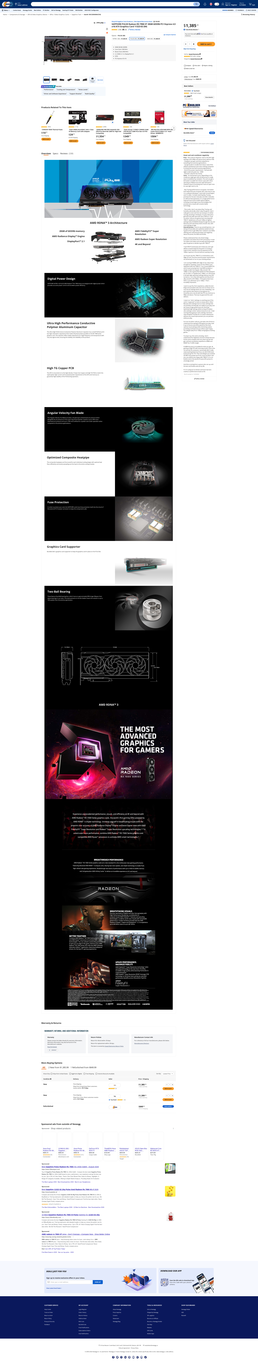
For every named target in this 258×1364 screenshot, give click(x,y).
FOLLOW (212, 133)
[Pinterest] (129, 1357)
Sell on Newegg (151, 1309)
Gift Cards (150, 1330)
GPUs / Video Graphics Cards (59, 14)
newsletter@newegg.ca (151, 1345)
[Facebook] (113, 1357)
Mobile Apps (150, 1333)
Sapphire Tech (76, 14)
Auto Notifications (84, 1333)
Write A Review (200, 379)
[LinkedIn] (125, 1357)
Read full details (52, 1047)
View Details (209, 97)
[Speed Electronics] (122, 1085)
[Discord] (141, 1357)
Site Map (149, 1324)
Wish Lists (81, 1321)
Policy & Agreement (124, 1348)
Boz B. (185, 374)
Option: (118, 36)
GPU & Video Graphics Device (37, 14)
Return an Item (48, 1315)
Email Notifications (84, 1327)
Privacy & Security (49, 1321)
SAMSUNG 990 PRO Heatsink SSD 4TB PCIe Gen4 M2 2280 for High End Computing (108, 131)
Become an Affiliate (152, 1318)
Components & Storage (17, 14)
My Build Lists (82, 1324)
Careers (115, 1315)
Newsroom (116, 1318)
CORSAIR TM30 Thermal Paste (52, 130)
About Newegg (117, 1309)
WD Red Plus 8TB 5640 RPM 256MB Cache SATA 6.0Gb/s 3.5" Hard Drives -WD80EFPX (163, 131)
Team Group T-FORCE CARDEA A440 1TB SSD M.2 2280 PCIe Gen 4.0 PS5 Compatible (135, 131)
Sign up (98, 1282)
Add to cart (205, 44)
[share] (107, 29)
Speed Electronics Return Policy (114, 1046)
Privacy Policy (134, 1348)
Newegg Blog (116, 1321)
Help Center (47, 1309)
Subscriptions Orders (84, 1330)
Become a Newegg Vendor (154, 1321)
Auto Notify (168, 1106)
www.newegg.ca (160, 1352)
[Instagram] (121, 1357)
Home (5, 14)
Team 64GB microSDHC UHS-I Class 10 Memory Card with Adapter (81, 130)
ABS (182, 1312)
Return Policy (48, 1318)
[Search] (196, 4)
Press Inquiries (117, 1312)
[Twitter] (117, 1357)
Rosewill (183, 1315)
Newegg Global (185, 1309)
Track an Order (48, 1312)
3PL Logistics (150, 1315)
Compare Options (170, 35)
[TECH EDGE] (122, 1096)
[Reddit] (107, 33)
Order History (82, 1312)
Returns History (83, 1315)
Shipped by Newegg (152, 1312)
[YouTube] (133, 1357)
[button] (21, 4)
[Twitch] (137, 1357)
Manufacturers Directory (141, 1043)
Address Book (82, 1318)
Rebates (149, 1327)
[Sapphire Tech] (100, 23)
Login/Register (83, 1309)
